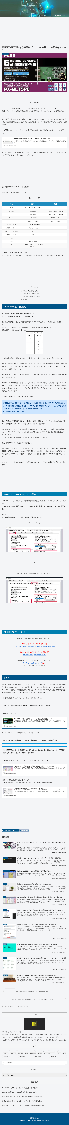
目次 (32, 287)
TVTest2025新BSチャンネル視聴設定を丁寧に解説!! (19, 1092)
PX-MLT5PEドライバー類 (32, 296)
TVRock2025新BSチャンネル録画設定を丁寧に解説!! (20, 1088)
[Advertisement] (34, 30)
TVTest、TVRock (7, 830)
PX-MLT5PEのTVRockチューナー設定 (35, 294)
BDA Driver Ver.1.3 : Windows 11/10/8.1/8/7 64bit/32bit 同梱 (34, 646)
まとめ (25, 299)
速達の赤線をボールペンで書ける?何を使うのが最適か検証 (22, 1101)
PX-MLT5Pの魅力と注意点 (31, 291)
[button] (65, 1063)
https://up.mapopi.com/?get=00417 (34, 655)
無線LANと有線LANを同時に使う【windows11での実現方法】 (23, 1096)
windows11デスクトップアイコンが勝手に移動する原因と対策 (23, 1105)
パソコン (16, 830)
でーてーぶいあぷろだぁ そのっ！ (34, 663)
